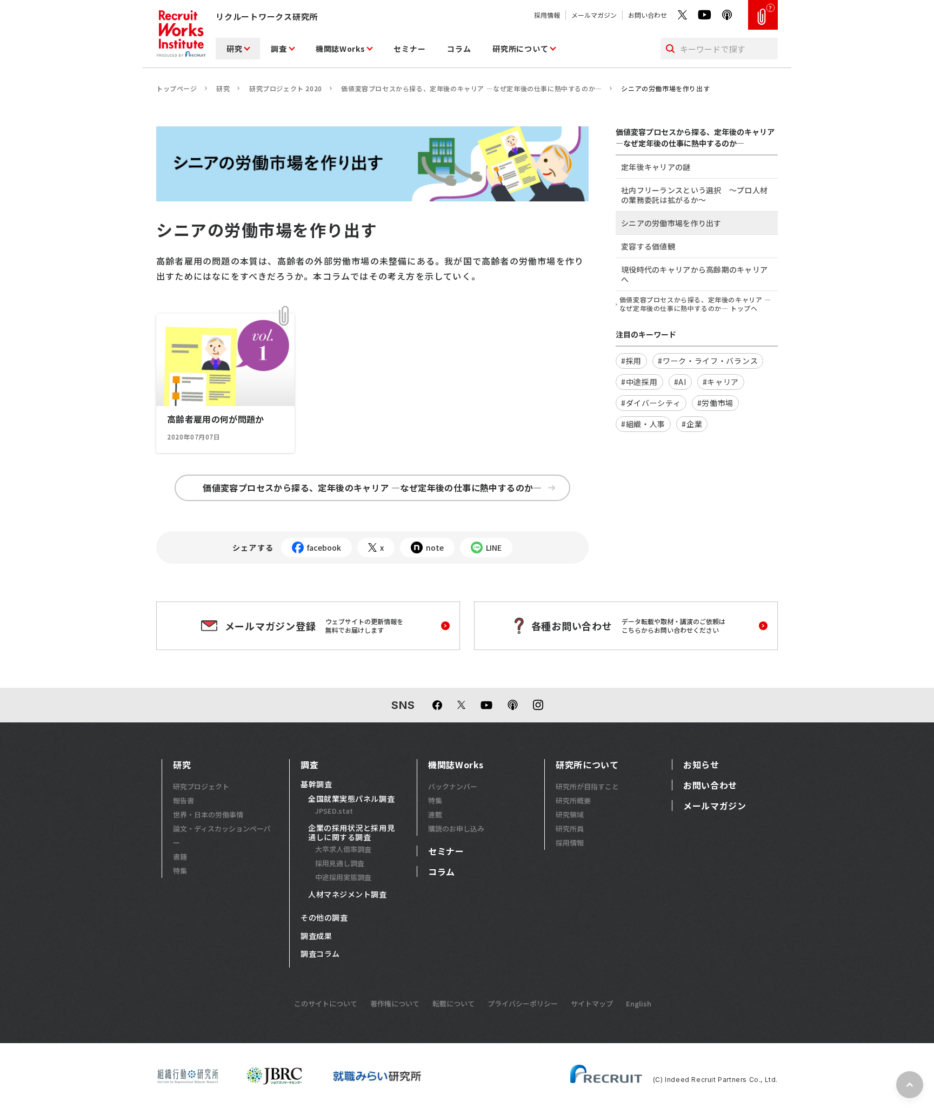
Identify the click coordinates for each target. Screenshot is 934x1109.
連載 (435, 814)
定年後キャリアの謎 (656, 166)
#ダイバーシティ (651, 402)
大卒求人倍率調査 (343, 849)
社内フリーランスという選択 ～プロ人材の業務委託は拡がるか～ (694, 195)
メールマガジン (594, 14)
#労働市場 (715, 402)
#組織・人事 (643, 423)
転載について (453, 1003)
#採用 (631, 360)
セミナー (409, 48)
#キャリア (721, 381)
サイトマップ (592, 1003)
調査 (278, 48)
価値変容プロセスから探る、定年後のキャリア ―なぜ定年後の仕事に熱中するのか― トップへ (695, 304)
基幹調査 (316, 784)
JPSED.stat (334, 811)
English (638, 1003)
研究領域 (570, 814)
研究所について (520, 48)
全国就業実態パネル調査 (351, 799)
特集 (180, 870)
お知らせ (701, 764)
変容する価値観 (648, 246)
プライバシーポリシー (523, 1003)
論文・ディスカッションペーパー (222, 835)
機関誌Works (340, 48)
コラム (459, 48)
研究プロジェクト (201, 786)
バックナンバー (452, 786)
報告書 (183, 800)
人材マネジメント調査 (347, 895)
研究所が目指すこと (587, 786)
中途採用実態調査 (343, 877)
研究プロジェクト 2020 (285, 88)
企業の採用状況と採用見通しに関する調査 (351, 832)
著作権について (394, 1003)
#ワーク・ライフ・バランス (708, 360)
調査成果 (316, 936)
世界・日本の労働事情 (208, 814)
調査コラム (320, 954)
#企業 (692, 423)
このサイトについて (325, 1003)
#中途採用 (639, 381)
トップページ (176, 88)
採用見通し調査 (339, 863)
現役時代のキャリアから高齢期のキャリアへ (694, 274)
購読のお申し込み (456, 828)
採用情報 (547, 14)
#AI (680, 381)
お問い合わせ (647, 14)
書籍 (180, 856)
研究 (234, 48)
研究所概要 (573, 800)
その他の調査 (324, 918)
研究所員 (570, 828)
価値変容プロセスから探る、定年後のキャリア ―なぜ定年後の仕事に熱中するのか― (471, 88)
